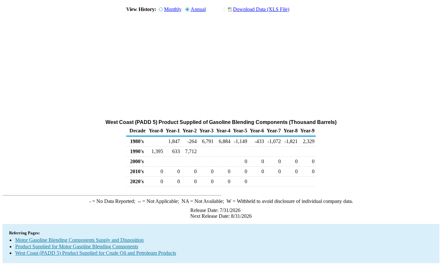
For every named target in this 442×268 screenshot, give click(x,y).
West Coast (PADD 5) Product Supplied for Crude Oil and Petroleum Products (95, 253)
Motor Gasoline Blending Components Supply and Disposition (79, 240)
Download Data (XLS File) (261, 9)
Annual (198, 9)
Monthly (173, 9)
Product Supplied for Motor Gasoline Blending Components (76, 246)
